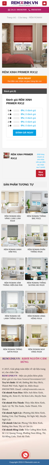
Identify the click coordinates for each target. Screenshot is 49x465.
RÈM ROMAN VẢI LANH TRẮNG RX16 (12, 317)
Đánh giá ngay (24, 132)
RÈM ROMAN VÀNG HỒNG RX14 (36, 317)
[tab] (24, 91)
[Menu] (4, 3)
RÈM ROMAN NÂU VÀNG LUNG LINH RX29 (12, 218)
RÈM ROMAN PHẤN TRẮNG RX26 (36, 250)
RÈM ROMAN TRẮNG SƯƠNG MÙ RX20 (36, 284)
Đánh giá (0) (10, 91)
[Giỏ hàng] (44, 3)
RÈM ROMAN (35, 17)
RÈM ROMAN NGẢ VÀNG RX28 (36, 350)
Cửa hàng (22, 17)
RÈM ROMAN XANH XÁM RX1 (12, 250)
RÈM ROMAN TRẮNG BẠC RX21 (36, 217)
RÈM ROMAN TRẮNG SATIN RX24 (12, 350)
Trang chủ (11, 17)
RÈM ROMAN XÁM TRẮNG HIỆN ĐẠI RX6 (12, 284)
